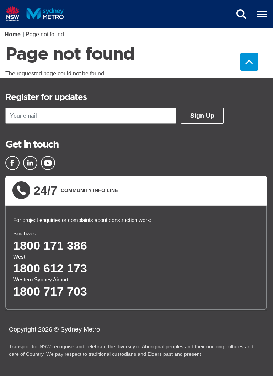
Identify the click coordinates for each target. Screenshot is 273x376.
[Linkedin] (30, 163)
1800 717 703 (50, 291)
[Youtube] (48, 163)
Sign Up (202, 115)
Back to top (249, 62)
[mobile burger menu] (262, 14)
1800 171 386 (50, 245)
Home (13, 34)
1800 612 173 (50, 268)
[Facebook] (12, 163)
